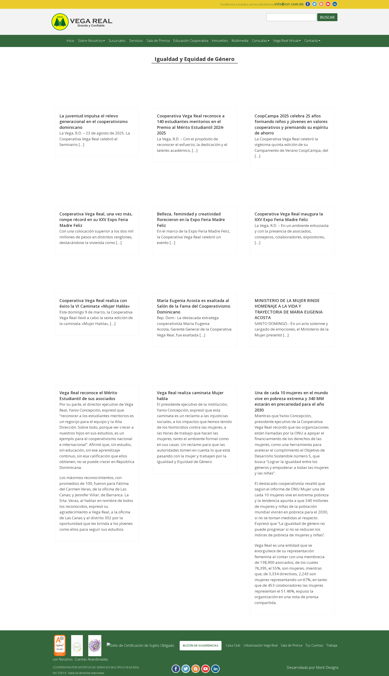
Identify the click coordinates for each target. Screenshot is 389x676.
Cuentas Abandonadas (91, 659)
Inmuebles (220, 40)
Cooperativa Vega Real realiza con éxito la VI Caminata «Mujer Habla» (94, 303)
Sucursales (117, 40)
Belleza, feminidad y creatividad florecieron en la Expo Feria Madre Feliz (191, 219)
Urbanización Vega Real (261, 645)
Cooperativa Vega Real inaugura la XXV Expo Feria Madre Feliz (289, 216)
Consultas (259, 40)
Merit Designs (327, 667)
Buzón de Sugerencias (200, 645)
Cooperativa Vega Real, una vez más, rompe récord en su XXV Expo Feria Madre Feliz (96, 219)
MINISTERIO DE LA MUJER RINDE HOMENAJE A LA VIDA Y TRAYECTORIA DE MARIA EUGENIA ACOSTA (289, 309)
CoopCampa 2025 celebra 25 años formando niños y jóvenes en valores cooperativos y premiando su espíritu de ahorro (291, 124)
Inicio (70, 40)
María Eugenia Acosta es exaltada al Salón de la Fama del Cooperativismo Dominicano (193, 306)
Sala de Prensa (158, 40)
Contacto (311, 40)
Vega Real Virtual (286, 40)
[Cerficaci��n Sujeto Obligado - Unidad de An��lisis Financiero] (141, 645)
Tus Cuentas (314, 645)
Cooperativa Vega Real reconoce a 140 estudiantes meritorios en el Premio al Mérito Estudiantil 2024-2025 (191, 124)
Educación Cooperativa (190, 40)
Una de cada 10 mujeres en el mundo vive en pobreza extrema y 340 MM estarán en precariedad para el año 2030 (291, 401)
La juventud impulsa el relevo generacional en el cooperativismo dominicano (93, 121)
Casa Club (233, 645)
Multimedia (240, 40)
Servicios (136, 40)
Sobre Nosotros (90, 40)
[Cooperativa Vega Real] (82, 21)
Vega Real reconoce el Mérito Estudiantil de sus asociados (88, 395)
